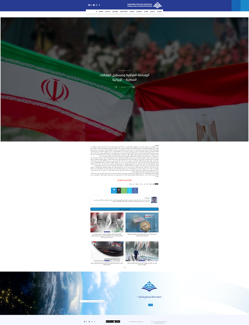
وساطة (130, 183)
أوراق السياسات (142, 231)
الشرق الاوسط (152, 183)
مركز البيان (137, 183)
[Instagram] (97, 5)
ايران (144, 183)
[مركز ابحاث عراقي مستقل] (149, 286)
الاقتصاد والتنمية (107, 260)
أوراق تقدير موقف (142, 260)
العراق (147, 183)
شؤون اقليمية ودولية (122, 70)
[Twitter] (91, 5)
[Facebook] (99, 5)
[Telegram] (94, 5)
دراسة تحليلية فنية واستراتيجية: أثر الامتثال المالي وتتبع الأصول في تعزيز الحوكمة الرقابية (107, 264)
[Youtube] (89, 5)
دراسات (141, 183)
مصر (133, 183)
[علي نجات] (134, 87)
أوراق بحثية (129, 70)
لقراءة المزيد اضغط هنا (125, 180)
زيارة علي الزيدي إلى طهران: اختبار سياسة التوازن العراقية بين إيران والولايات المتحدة (142, 264)
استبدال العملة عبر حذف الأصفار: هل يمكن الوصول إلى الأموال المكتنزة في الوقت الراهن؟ (142, 235)
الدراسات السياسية (107, 231)
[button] (96, 11)
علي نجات (130, 87)
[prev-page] (123, 267)
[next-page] (125, 267)
